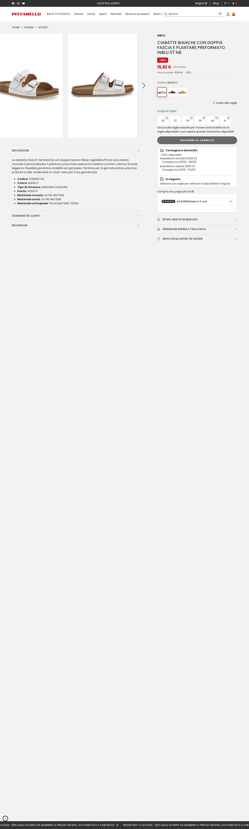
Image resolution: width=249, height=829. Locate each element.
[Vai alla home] (26, 14)
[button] (233, 3)
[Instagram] (18, 3)
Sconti (43, 27)
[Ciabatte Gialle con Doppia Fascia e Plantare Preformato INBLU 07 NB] (182, 92)
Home (16, 27)
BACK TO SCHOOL (58, 14)
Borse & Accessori (138, 14)
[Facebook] (13, 3)
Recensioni (19, 225)
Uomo (91, 14)
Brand (158, 14)
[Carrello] (233, 14)
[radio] (163, 121)
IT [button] (225, 3)
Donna (78, 14)
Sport (103, 14)
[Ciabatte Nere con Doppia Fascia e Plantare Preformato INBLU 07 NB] (172, 92)
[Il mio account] (228, 14)
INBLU (161, 35)
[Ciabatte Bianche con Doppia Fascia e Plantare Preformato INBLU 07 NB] (162, 92)
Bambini (116, 14)
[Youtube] (23, 3)
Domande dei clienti (26, 216)
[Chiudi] (5, 818)
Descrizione (20, 150)
